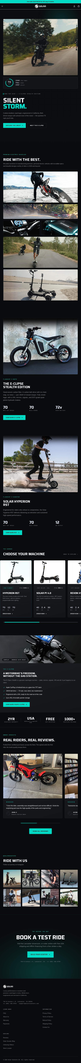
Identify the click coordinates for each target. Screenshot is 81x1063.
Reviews (5, 1037)
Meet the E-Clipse (37, 125)
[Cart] (78, 6)
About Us (6, 1016)
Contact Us (46, 1027)
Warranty (6, 1020)
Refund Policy (47, 1020)
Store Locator (7, 1048)
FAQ (4, 1013)
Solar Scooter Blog (9, 1041)
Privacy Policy (47, 1013)
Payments (6, 1024)
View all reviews (40, 831)
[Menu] (2, 6)
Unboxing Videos (8, 1044)
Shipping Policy (47, 1024)
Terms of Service (48, 1016)
